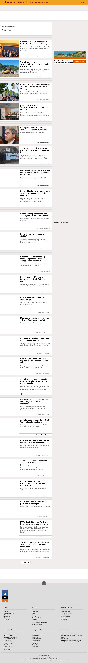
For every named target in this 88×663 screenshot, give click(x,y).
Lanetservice (30, 660)
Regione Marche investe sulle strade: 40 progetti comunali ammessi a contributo (35, 193)
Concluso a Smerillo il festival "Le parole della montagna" (33, 503)
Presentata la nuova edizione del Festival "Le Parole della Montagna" (34, 43)
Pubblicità (52, 660)
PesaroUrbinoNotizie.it (66, 613)
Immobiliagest (35, 646)
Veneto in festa (7, 649)
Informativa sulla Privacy (62, 660)
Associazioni (7, 616)
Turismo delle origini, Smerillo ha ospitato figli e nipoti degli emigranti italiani (35, 150)
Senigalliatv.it (35, 635)
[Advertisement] (70, 35)
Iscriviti (34, 616)
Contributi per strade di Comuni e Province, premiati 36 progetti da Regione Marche (33, 381)
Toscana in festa (8, 646)
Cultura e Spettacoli (9, 613)
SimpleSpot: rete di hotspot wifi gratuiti (70, 641)
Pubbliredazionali (36, 618)
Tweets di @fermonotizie (61, 222)
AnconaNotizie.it (65, 614)
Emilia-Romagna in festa (10, 637)
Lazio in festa (7, 640)
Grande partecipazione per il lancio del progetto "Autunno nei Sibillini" (34, 215)
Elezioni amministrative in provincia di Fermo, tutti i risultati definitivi (34, 319)
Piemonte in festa (8, 643)
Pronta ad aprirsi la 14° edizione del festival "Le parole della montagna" (34, 441)
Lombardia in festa (8, 641)
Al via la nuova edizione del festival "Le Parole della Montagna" (34, 421)
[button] (83, 2)
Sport (5, 618)
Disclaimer (46, 660)
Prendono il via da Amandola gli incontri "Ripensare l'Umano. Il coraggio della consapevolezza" (33, 259)
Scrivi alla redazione (37, 624)
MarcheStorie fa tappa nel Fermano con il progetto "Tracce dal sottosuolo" (34, 402)
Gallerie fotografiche (37, 621)
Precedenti (26, 562)
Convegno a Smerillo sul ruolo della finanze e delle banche (34, 339)
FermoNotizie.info (65, 618)
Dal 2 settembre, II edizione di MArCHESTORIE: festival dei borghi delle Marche (34, 483)
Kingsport (34, 641)
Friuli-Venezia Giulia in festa (11, 638)
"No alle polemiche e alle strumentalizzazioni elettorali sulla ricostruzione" (34, 64)
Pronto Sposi (35, 644)
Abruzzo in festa (8, 635)
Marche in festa (8, 634)
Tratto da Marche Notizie (42, 120)
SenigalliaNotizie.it (36, 634)
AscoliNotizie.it (64, 619)
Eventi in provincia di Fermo (39, 622)
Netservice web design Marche (69, 634)
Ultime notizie (35, 611)
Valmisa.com (35, 637)
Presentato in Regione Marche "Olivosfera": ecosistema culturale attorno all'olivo (34, 107)
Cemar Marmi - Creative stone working (71, 640)
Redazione (35, 614)
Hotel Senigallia (64, 638)
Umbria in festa (8, 648)
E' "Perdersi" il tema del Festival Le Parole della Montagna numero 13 (34, 523)
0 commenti (46, 56)
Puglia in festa (7, 644)
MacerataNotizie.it (65, 616)
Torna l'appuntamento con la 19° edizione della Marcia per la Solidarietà (33, 463)
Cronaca (6, 611)
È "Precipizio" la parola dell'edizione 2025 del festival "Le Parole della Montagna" (35, 87)
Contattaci (34, 619)
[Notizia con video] (22, 394)
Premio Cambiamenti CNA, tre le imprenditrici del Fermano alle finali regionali (34, 361)
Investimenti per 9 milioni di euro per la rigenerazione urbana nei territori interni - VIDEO (35, 173)
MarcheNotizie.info (65, 611)
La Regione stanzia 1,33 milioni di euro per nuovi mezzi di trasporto (33, 129)
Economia (6, 619)
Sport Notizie (35, 643)
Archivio (34, 613)
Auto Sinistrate (36, 640)
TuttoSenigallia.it (36, 638)
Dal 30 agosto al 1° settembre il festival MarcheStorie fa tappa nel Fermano (34, 279)
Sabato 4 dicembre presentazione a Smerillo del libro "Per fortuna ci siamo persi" (34, 544)
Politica (6, 614)
